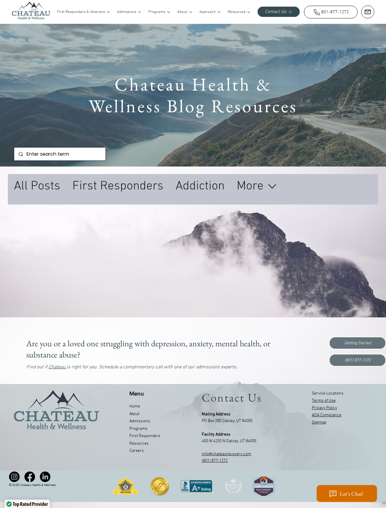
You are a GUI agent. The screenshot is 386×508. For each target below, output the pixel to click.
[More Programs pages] (168, 12)
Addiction (200, 186)
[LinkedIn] (45, 476)
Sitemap (319, 422)
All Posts (37, 186)
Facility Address (216, 434)
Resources (139, 443)
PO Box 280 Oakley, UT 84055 (227, 421)
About (134, 414)
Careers (136, 450)
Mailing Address (216, 414)
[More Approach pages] (218, 12)
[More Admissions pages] (139, 12)
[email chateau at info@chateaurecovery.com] (367, 11)
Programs (138, 428)
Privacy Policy (324, 408)
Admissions (139, 421)
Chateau (58, 367)
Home (134, 406)
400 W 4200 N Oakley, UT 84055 (229, 441)
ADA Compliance (326, 415)
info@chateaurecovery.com (226, 454)
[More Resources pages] (248, 12)
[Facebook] (29, 476)
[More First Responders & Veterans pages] (108, 12)
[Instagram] (14, 476)
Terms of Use (324, 400)
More (250, 186)
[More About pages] (190, 12)
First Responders (117, 186)
